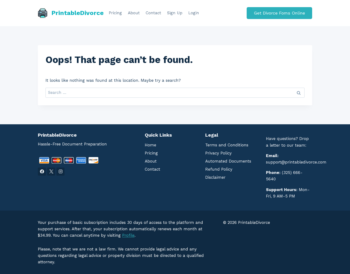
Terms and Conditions (226, 145)
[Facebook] (42, 172)
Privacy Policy (218, 153)
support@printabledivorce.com (296, 162)
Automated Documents (228, 161)
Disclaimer (215, 177)
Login (193, 12)
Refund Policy (218, 169)
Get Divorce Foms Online (279, 12)
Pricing (115, 12)
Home (150, 145)
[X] (51, 172)
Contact (153, 12)
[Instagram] (60, 172)
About (134, 12)
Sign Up (174, 12)
